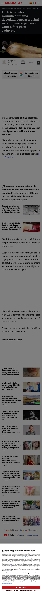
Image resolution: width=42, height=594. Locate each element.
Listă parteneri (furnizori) (7, 583)
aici (11, 565)
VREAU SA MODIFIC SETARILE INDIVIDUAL (21, 591)
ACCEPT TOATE (21, 587)
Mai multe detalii (24, 556)
